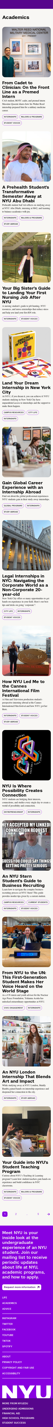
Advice (6, 1308)
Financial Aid (11, 1413)
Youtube (7, 1335)
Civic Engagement (13, 1008)
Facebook (8, 1329)
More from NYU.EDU (15, 1403)
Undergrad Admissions (18, 1409)
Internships (10, 117)
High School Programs (18, 1418)
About (6, 1356)
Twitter (7, 1324)
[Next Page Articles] (48, 1214)
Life (4, 1297)
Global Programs (13, 506)
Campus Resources (14, 412)
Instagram (9, 1318)
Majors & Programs (31, 117)
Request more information (19, 1287)
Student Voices (12, 123)
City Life (32, 412)
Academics (9, 1303)
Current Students (38, 902)
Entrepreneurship (13, 812)
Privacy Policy (12, 1362)
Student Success (14, 1423)
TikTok (6, 1340)
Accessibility (11, 1373)
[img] (26, 52)
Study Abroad (11, 224)
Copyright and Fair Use (18, 1367)
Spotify (7, 1346)
